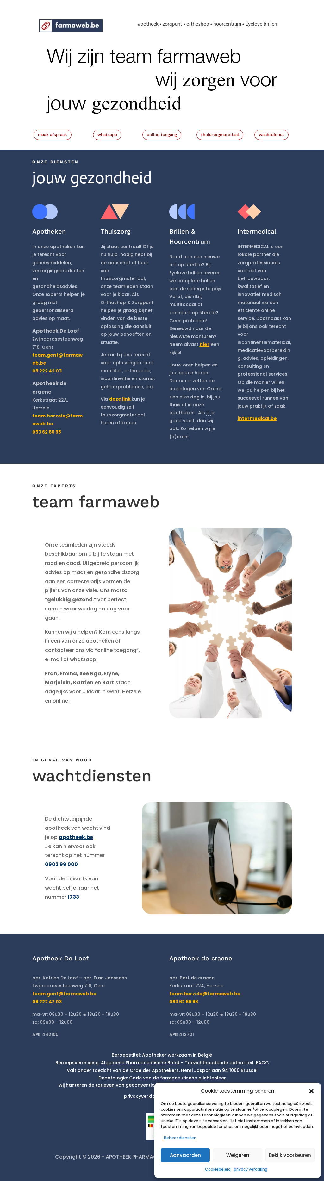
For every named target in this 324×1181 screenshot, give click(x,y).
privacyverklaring (144, 1096)
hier (204, 344)
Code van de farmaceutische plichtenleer (177, 1078)
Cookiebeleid (218, 1169)
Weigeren (237, 1155)
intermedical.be (257, 418)
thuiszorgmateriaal (220, 134)
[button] (311, 1091)
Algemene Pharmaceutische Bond (140, 1062)
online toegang (162, 134)
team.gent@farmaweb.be (64, 993)
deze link (120, 399)
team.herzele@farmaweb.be (204, 993)
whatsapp (107, 134)
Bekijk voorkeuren (290, 1155)
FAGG (262, 1062)
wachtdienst (271, 134)
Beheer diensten (180, 1137)
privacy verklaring (250, 1169)
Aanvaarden (185, 1155)
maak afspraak (52, 134)
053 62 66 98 (183, 1001)
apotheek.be (76, 837)
